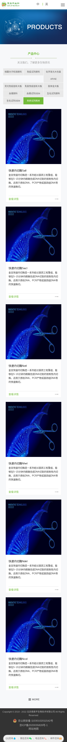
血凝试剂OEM (33, 93)
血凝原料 (13, 93)
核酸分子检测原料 (13, 72)
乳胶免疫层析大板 (33, 86)
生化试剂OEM (13, 101)
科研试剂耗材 (33, 101)
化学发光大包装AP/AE (53, 75)
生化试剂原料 (53, 93)
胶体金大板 (53, 86)
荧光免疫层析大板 (13, 86)
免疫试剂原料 (33, 72)
